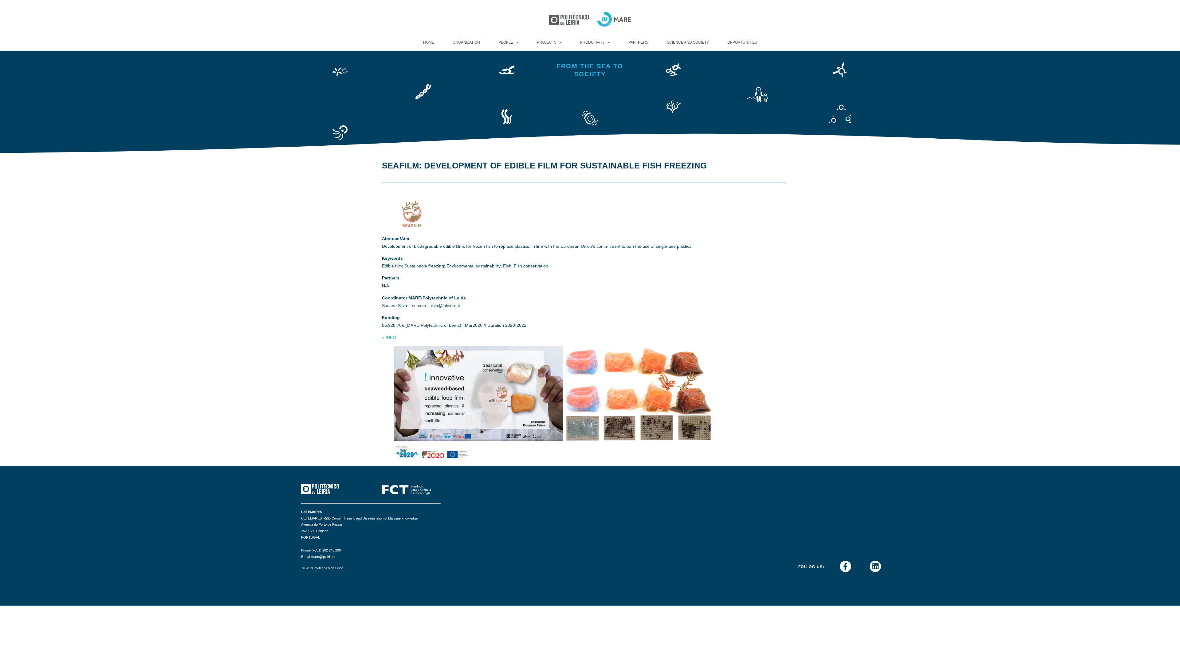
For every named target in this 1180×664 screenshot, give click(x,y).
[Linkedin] (875, 566)
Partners (638, 42)
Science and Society (688, 42)
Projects (547, 42)
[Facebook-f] (845, 566)
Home (428, 42)
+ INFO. (389, 337)
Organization (466, 42)
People (505, 42)
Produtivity (592, 42)
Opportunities (742, 42)
